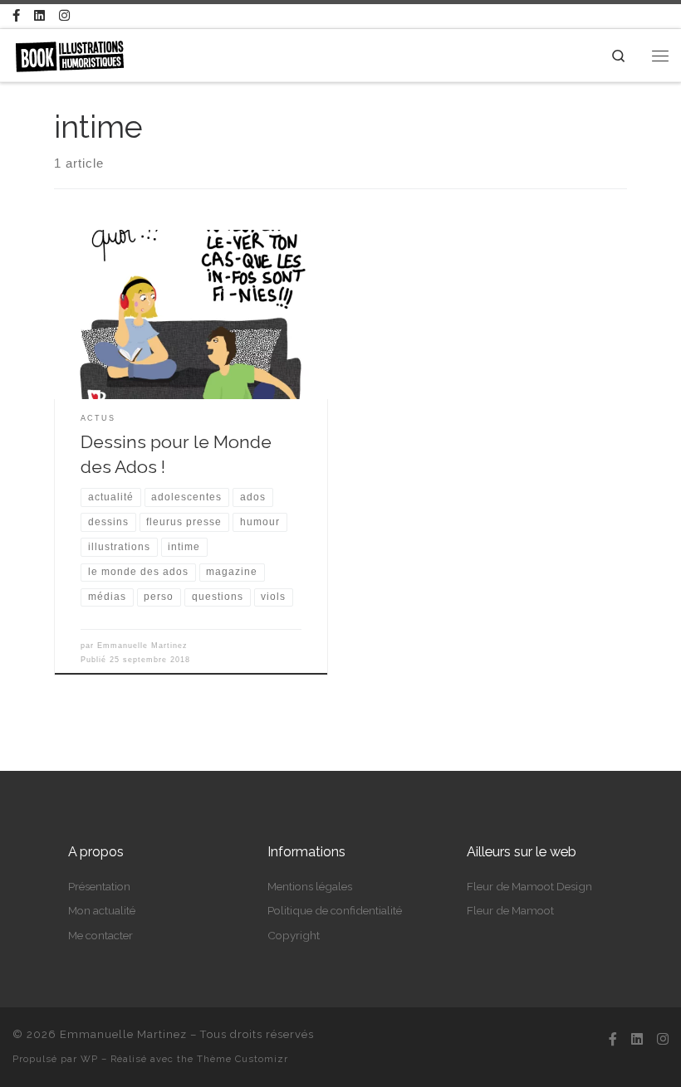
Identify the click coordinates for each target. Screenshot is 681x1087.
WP (89, 1059)
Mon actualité (101, 910)
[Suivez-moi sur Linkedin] (39, 16)
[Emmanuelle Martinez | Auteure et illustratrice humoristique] (69, 54)
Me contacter (100, 935)
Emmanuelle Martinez (142, 645)
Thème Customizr (242, 1059)
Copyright (293, 935)
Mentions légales (309, 886)
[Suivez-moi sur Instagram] (64, 16)
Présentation (99, 886)
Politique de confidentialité (334, 910)
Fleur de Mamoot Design (529, 886)
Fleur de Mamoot (510, 910)
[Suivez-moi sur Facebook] (16, 16)
